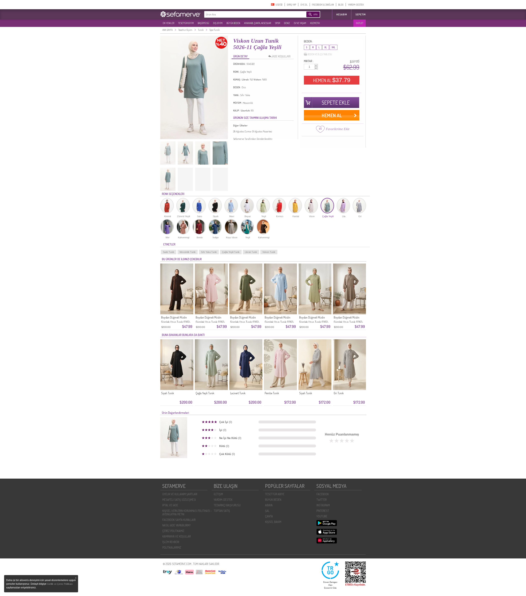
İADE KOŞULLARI (281, 56)
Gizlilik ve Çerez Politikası (60, 584)
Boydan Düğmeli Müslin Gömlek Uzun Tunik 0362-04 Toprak (348, 322)
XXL (333, 47)
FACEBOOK (322, 494)
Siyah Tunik (167, 393)
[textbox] (249, 14)
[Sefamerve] (181, 14)
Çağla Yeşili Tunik (231, 252)
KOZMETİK (315, 23)
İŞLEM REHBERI (170, 542)
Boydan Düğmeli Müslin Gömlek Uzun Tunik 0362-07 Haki (245, 322)
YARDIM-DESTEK (356, 4)
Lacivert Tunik (238, 393)
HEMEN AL (331, 80)
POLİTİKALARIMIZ (171, 547)
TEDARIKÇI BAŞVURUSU (227, 505)
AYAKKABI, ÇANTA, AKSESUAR (257, 23)
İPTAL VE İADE (170, 505)
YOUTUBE (321, 516)
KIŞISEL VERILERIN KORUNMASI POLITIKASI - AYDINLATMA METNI (187, 512)
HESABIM (341, 14)
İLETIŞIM (218, 494)
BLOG (341, 4)
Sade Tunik (168, 252)
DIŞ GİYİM (218, 23)
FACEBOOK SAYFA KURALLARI (179, 520)
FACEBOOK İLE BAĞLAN (323, 4)
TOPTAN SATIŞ (222, 510)
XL (325, 47)
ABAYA (269, 505)
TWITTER (321, 499)
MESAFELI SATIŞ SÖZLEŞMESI (179, 499)
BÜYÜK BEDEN (233, 23)
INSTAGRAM (323, 505)
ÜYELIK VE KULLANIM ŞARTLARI (179, 494)
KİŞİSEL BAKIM (273, 522)
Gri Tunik (339, 393)
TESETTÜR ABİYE (274, 494)
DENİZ (287, 23)
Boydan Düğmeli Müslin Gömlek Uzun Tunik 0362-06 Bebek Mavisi (279, 322)
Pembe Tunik (272, 393)
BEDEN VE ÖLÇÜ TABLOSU (320, 54)
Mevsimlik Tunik (188, 252)
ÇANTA (269, 516)
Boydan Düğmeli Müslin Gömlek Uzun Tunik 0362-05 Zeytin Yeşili (314, 322)
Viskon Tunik (268, 252)
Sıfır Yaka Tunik (209, 252)
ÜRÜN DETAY (240, 56)
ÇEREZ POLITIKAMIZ (173, 531)
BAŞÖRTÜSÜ (203, 23)
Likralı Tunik (251, 252)
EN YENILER (168, 23)
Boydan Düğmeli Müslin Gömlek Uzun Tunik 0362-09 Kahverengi (175, 322)
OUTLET (359, 23)
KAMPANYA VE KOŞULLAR (176, 536)
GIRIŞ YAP (291, 4)
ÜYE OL (304, 4)
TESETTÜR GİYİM (186, 23)
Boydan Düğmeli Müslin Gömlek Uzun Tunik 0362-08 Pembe (210, 322)
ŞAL (267, 510)
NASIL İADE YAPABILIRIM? (176, 525)
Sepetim (360, 14)
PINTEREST (322, 510)
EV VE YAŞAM (300, 23)
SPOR (277, 23)
